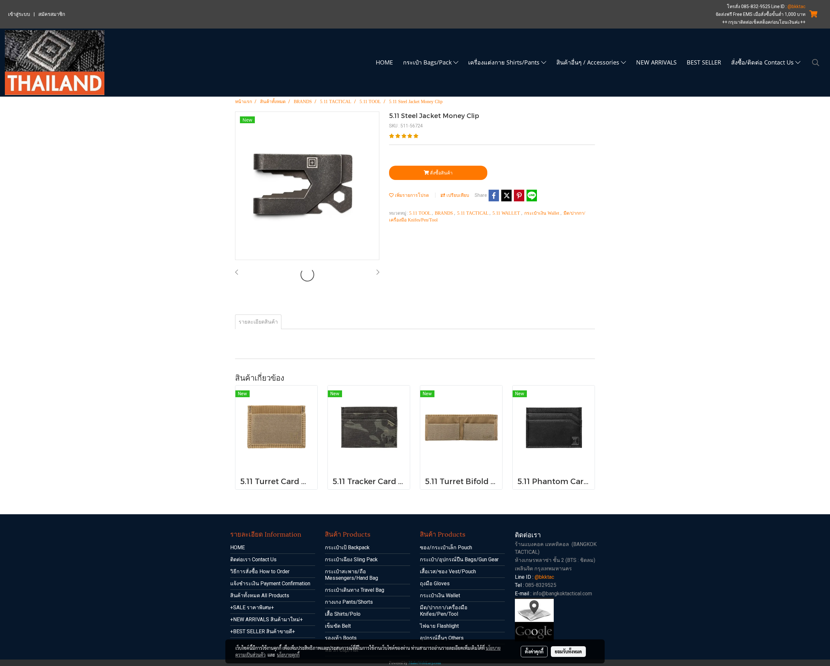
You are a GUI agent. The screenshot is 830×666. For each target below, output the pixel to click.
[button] (816, 62)
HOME (384, 62)
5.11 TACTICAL (473, 213)
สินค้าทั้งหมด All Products (259, 595)
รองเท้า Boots (341, 638)
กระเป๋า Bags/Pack (428, 62)
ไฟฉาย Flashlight (439, 626)
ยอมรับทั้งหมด (568, 651)
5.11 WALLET (506, 213)
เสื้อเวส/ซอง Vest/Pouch (448, 571)
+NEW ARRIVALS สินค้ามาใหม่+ (266, 619)
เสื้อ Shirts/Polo (343, 614)
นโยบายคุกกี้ (288, 655)
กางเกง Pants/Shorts (349, 602)
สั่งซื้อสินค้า (441, 172)
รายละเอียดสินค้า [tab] (258, 322)
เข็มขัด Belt (338, 626)
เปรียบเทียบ (457, 195)
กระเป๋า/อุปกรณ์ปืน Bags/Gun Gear (459, 559)
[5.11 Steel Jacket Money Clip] (307, 186)
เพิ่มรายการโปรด (411, 195)
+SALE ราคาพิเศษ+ (252, 607)
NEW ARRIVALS (656, 62)
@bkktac (796, 6)
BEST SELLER (704, 62)
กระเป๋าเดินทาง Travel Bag (354, 590)
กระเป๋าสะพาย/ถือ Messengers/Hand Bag (351, 574)
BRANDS (444, 213)
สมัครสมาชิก (51, 14)
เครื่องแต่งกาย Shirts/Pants (504, 62)
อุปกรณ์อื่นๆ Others (442, 638)
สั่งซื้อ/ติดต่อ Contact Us (763, 62)
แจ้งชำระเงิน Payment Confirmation (270, 583)
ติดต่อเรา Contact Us (253, 559)
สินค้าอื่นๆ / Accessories (588, 62)
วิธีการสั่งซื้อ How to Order (260, 571)
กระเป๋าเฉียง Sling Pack (351, 559)
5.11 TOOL (420, 213)
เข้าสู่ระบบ (19, 14)
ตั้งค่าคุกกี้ (534, 651)
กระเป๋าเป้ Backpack (347, 547)
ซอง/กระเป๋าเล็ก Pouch (446, 547)
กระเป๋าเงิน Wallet (542, 213)
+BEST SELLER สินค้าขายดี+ (262, 631)
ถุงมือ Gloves (435, 583)
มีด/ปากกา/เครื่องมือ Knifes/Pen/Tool (444, 610)
